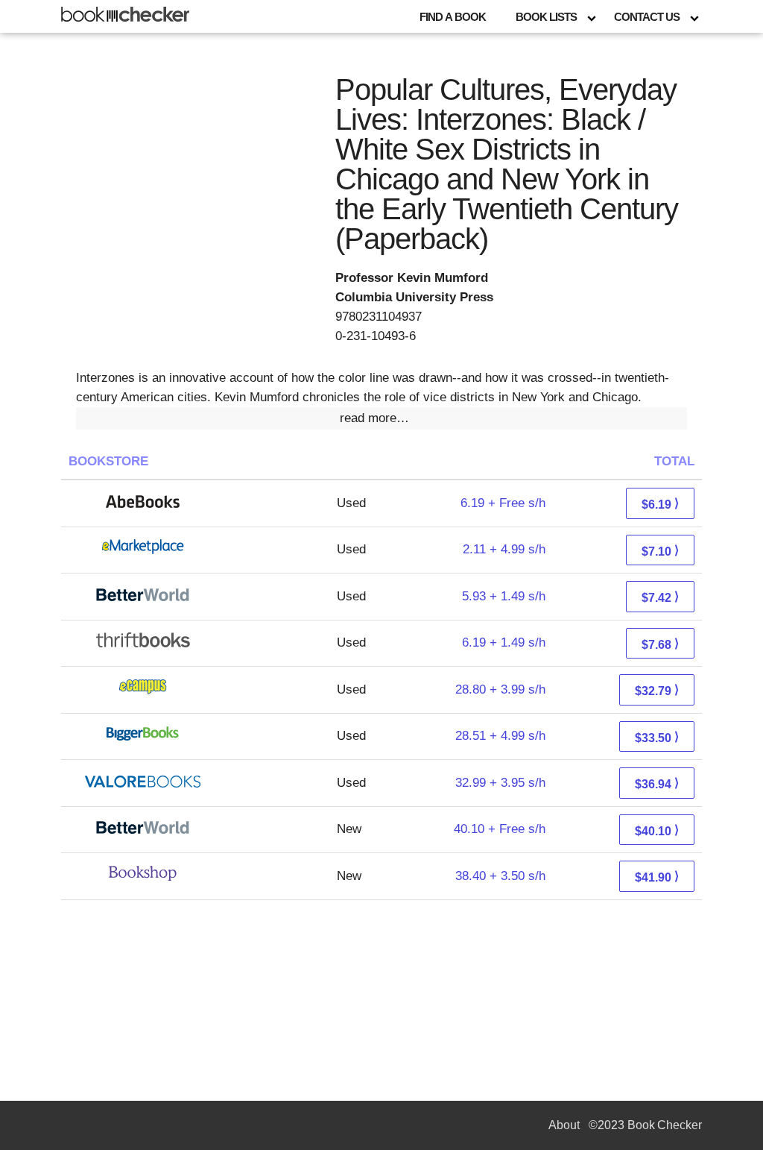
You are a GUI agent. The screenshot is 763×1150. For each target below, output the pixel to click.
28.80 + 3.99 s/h (500, 689)
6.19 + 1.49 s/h (503, 642)
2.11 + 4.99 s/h (504, 549)
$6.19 (660, 504)
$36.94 (657, 783)
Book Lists (546, 16)
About (564, 1125)
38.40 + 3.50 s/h (500, 876)
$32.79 (657, 690)
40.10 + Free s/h (499, 829)
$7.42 (660, 597)
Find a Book (453, 16)
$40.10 (657, 830)
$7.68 (660, 644)
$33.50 (657, 737)
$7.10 (660, 551)
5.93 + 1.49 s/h (503, 596)
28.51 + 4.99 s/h (500, 736)
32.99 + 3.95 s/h (500, 783)
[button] (381, 418)
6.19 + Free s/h (502, 503)
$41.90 (657, 877)
